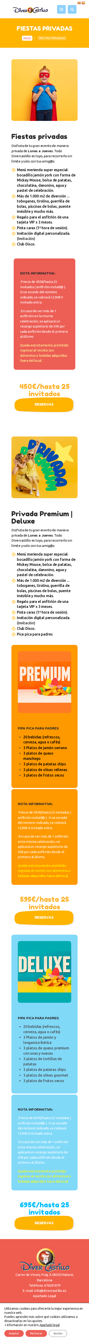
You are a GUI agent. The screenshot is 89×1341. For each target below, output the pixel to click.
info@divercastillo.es (50, 1291)
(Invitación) (26, 239)
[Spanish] (83, 3)
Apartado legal (49, 1325)
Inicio (27, 38)
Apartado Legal (44, 1296)
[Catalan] (79, 3)
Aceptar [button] (14, 1333)
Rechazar (36, 1333)
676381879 (52, 1285)
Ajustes (58, 1333)
